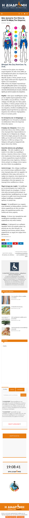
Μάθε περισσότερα (11, 517)
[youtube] (25, 14)
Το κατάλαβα (20, 517)
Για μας (5, 389)
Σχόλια (12, 389)
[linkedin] (27, 14)
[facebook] (19, 14)
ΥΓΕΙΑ (7, 240)
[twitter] (22, 14)
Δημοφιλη (20, 389)
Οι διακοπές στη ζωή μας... (17, 306)
